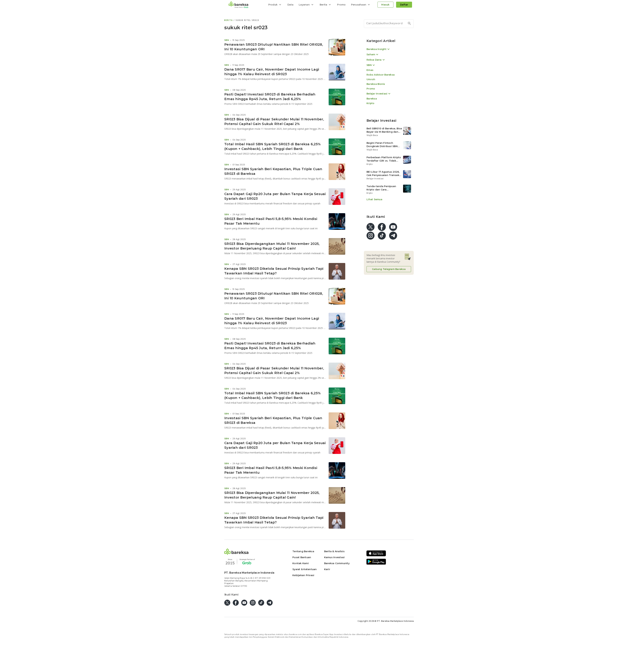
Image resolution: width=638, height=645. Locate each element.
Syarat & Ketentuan (304, 569)
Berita (229, 20)
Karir (327, 569)
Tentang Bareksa (303, 551)
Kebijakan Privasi (303, 575)
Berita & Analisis (334, 551)
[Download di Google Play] (376, 564)
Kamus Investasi (334, 557)
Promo (341, 4)
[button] (236, 554)
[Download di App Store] (376, 555)
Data (290, 4)
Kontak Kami (300, 563)
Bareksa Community (337, 563)
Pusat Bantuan (301, 557)
